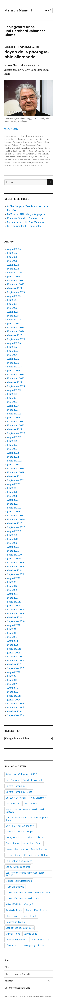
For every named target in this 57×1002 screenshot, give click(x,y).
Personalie (18, 142)
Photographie (29, 142)
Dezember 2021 (15, 468)
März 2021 (12, 503)
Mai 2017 (12, 684)
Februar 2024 (14, 366)
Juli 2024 (12, 347)
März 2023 (13, 409)
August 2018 (13, 625)
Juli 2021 (11, 488)
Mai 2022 (12, 448)
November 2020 (16, 519)
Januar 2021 (13, 511)
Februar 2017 (14, 695)
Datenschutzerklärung (17, 987)
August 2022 (14, 437)
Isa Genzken (25, 160)
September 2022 (16, 433)
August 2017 (13, 672)
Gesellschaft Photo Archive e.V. (18, 157)
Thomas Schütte (39, 939)
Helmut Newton (11, 160)
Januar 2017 (13, 699)
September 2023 (16, 386)
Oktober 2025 (14, 288)
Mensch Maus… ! (18, 10)
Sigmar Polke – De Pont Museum (25, 222)
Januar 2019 (13, 605)
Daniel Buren (13, 803)
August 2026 (14, 249)
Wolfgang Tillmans (34, 945)
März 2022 (13, 456)
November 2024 (15, 331)
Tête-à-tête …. (13, 945)
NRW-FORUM (13, 904)
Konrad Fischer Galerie (36, 855)
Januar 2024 (13, 370)
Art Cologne (21, 774)
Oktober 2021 (14, 476)
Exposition (38, 136)
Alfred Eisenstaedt (28, 145)
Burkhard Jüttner (27, 151)
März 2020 (13, 550)
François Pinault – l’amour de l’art (26, 218)
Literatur (46, 139)
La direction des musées (19, 861)
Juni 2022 (12, 445)
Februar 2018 (14, 648)
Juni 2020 (12, 539)
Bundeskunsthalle (32, 780)
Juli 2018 (11, 629)
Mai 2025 (12, 307)
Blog (30, 136)
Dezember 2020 (15, 515)
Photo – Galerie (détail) (17, 974)
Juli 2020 (12, 535)
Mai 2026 (12, 260)
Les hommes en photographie (28, 139)
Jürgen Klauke (37, 160)
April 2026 (13, 264)
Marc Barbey (38, 162)
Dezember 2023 (15, 374)
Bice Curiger (12, 780)
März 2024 (13, 362)
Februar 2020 (14, 554)
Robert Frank (29, 916)
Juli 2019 (11, 582)
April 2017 (12, 687)
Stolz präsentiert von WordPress (36, 996)
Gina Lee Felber (40, 157)
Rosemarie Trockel (21, 165)
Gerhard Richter (34, 837)
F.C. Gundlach (28, 154)
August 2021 (13, 484)
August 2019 (13, 578)
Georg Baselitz (14, 837)
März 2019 (12, 597)
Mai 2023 (12, 401)
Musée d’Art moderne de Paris (22, 898)
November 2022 (15, 425)
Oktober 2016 (14, 711)
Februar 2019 (14, 601)
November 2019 (15, 566)
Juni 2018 (12, 633)
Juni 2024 (12, 351)
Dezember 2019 (15, 562)
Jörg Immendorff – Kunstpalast (24, 226)
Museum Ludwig (15, 886)
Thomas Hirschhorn (16, 939)
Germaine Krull (41, 154)
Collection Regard (12, 154)
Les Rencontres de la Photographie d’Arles (25, 873)
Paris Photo (40, 910)
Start (7, 960)
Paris (28, 910)
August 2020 (14, 531)
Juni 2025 (12, 304)
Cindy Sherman (37, 797)
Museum (8, 142)
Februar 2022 (14, 460)
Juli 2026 (12, 253)
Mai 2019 (12, 590)
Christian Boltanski (16, 797)
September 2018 (16, 621)
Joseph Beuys (13, 855)
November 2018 (15, 613)
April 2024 (13, 358)
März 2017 (12, 691)
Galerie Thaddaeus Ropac (20, 831)
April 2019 (12, 593)
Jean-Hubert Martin (17, 849)
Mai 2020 (12, 543)
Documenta (30, 803)
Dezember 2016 (15, 703)
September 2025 (16, 292)
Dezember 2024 (15, 327)
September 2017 (15, 668)
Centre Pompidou (16, 786)
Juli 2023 (12, 394)
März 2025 (13, 315)
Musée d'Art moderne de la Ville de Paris (28, 892)
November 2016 (15, 707)
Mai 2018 (12, 637)
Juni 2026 (12, 257)
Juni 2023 (12, 398)
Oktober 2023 (14, 382)
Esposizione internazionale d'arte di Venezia (25, 810)
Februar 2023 (14, 413)
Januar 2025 (13, 323)
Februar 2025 (14, 319)
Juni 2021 (12, 492)
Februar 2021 (14, 507)
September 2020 (16, 527)
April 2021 (12, 499)
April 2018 (13, 640)
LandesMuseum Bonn (21, 162)
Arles (8, 774)
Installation (9, 139)
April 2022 (13, 452)
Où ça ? (28, 904)
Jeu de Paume (39, 849)
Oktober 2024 (14, 335)
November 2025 (15, 284)
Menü (48, 10)
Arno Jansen (38, 148)
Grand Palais (12, 843)
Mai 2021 (12, 495)
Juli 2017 (11, 676)
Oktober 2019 (14, 570)
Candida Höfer (42, 151)
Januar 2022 (13, 464)
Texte (39, 142)
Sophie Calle (30, 933)
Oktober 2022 (14, 429)
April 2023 (13, 405)
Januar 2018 (13, 652)
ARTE (34, 774)
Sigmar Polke (13, 933)
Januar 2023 (13, 417)
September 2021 (15, 480)
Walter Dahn (36, 165)
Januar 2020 (14, 558)
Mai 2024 (12, 354)
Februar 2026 (14, 272)
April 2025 (13, 311)
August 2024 (14, 343)
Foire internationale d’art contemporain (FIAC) (27, 818)
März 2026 (13, 268)
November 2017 (15, 660)
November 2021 (15, 472)
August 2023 (14, 390)
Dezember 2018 (15, 609)
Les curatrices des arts (18, 867)
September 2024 (16, 339)
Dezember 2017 (15, 656)
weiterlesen (11, 128)
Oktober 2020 (14, 523)
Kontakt (8, 981)
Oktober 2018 (14, 617)
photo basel (12, 916)
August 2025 (14, 296)
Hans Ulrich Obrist (32, 843)
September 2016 (15, 715)
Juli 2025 (12, 300)
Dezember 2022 (15, 421)
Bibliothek (22, 136)
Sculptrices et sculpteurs (19, 928)
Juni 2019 (12, 586)
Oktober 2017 (14, 664)
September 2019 (15, 574)
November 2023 (15, 378)
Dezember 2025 (15, 280)
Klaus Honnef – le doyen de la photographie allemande (26, 52)
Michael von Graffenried (19, 881)
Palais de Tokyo (14, 910)
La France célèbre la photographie (26, 214)
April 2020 (13, 546)
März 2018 (13, 644)
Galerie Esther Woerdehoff (20, 825)
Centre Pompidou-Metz (19, 792)
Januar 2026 (13, 276)
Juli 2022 (12, 441)
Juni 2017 (12, 680)
